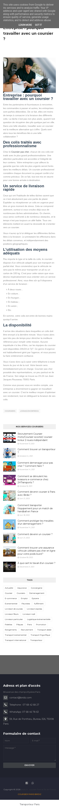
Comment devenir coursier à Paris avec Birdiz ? (36, 493)
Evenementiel (11, 603)
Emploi (24, 598)
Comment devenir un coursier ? (35, 534)
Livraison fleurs (11, 614)
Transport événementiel (15, 635)
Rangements (11, 630)
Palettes (8, 624)
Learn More (25, 25)
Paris (29, 624)
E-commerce (11, 598)
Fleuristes (26, 603)
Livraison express (29, 411)
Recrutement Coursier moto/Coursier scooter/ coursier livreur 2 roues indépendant (35, 436)
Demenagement (36, 593)
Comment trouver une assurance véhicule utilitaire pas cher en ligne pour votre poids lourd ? (36, 550)
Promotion (41, 624)
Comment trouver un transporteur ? (36, 451)
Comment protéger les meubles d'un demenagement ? (35, 522)
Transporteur (36, 640)
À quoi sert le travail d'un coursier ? (36, 563)
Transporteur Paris (29, 804)
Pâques (19, 624)
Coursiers (10, 411)
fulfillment (39, 603)
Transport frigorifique (40, 635)
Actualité (9, 588)
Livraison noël (29, 614)
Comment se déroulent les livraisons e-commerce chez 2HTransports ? (33, 479)
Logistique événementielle (38, 619)
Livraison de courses (14, 609)
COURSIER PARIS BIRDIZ (29, 794)
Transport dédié (44, 630)
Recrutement (27, 630)
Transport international (15, 640)
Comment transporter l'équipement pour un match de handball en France (35, 508)
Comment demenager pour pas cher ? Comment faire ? (35, 464)
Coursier (8, 593)
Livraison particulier (14, 619)
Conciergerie (36, 588)
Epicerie (35, 598)
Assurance (22, 588)
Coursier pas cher (20, 152)
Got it (38, 25)
